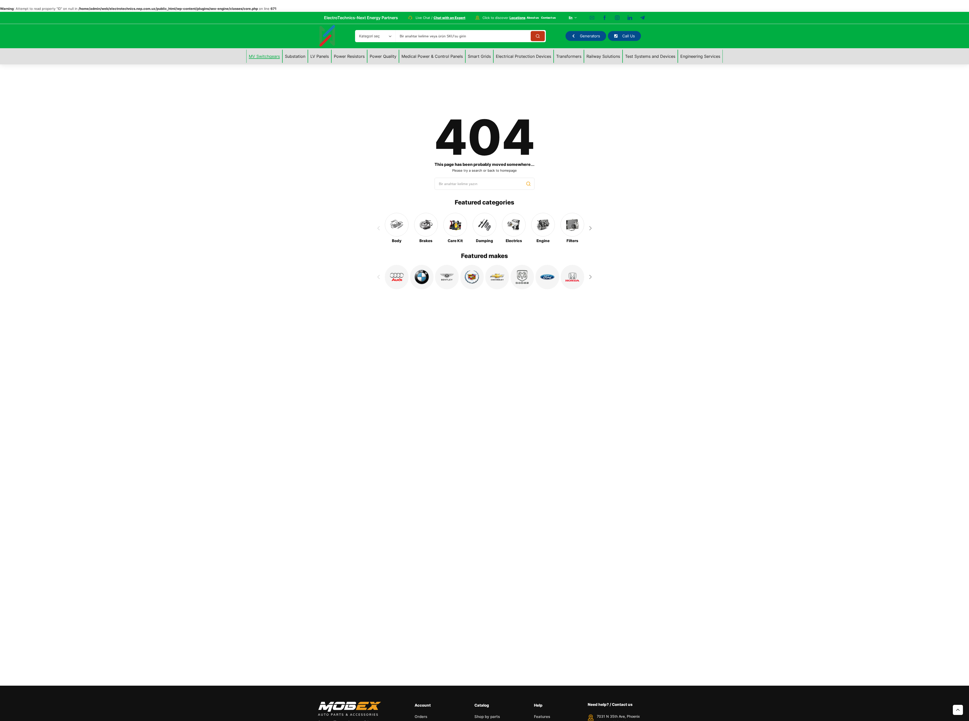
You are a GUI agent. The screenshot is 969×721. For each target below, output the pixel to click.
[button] (590, 228)
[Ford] (547, 277)
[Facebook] (604, 17)
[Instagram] (617, 17)
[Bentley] (447, 277)
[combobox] (375, 36)
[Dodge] (522, 277)
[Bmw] (422, 277)
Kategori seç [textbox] (369, 36)
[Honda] (572, 277)
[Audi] (396, 277)
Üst (958, 710)
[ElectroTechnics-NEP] (327, 36)
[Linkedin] (630, 17)
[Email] (592, 17)
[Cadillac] (472, 277)
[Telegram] (642, 17)
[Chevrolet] (497, 277)
